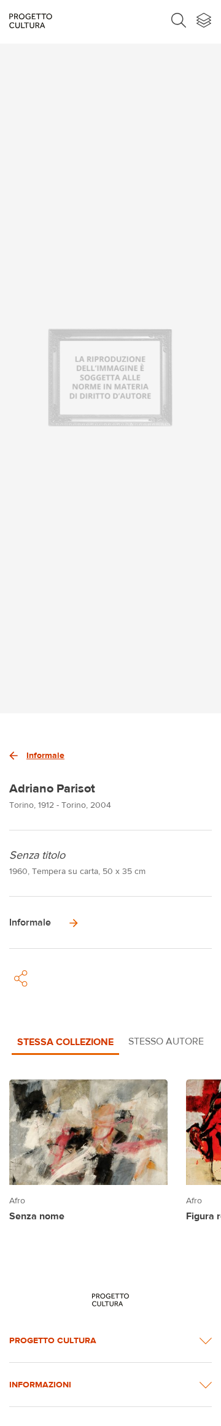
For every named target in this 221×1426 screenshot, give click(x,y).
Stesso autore (166, 1041)
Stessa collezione (65, 1041)
